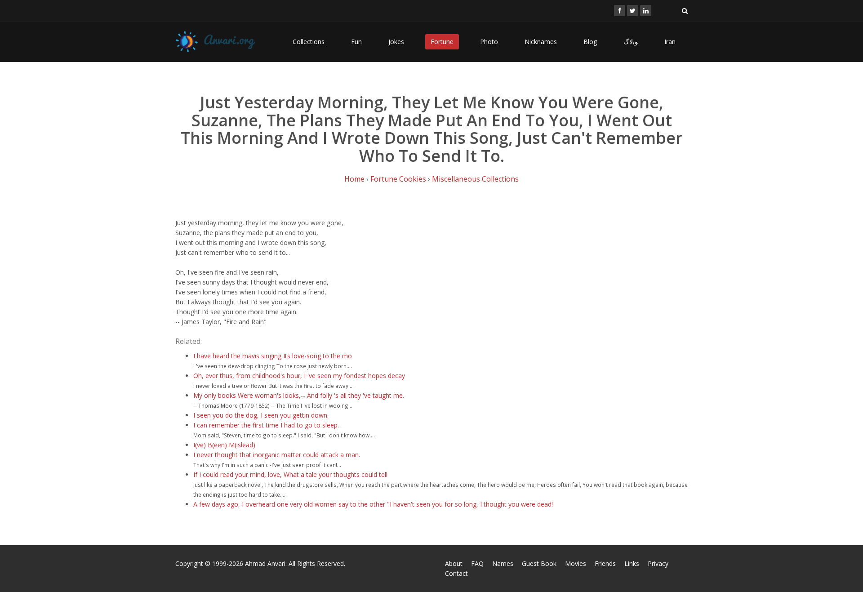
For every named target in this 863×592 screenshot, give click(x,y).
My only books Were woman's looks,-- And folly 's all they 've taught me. (298, 395)
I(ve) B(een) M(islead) (224, 445)
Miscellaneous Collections (475, 179)
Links (631, 563)
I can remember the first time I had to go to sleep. (266, 425)
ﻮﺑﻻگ (630, 41)
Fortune (442, 41)
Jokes (396, 41)
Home (354, 179)
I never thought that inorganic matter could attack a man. (276, 454)
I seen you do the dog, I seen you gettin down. (261, 415)
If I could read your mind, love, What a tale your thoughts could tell (290, 474)
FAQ (477, 563)
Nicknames (541, 41)
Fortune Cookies (398, 179)
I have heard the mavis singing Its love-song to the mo (272, 356)
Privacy (658, 563)
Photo (489, 41)
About (454, 563)
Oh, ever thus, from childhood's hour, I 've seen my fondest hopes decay (299, 375)
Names (502, 563)
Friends (605, 563)
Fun (356, 41)
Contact (456, 573)
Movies (575, 563)
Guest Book (539, 563)
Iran (670, 41)
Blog (590, 41)
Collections (309, 41)
